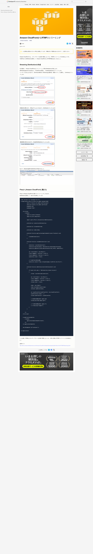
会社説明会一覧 (84, 156)
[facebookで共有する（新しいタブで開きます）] (70, 43)
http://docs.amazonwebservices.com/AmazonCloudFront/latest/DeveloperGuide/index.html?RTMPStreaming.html (45, 345)
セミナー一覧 (84, 152)
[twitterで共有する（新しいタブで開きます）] (72, 43)
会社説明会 (57, 4)
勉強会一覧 (84, 159)
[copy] (71, 199)
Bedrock (37, 4)
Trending (26, 4)
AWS (30, 4)
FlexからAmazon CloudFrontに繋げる (8, 12)
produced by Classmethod (21, 1)
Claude (33, 4)
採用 (67, 4)
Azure (48, 4)
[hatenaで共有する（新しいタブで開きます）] (67, 43)
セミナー (52, 4)
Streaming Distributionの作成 (6, 10)
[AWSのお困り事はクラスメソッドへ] (46, 361)
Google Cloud (43, 4)
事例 (65, 4)
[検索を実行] (72, 1)
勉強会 (61, 4)
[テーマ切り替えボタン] (85, 1)
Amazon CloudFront (24, 40)
